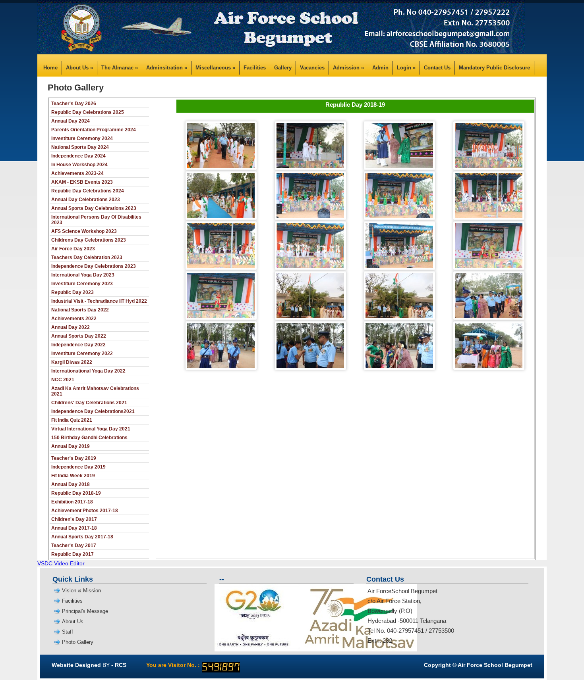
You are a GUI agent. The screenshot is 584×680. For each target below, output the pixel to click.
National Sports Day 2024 (80, 147)
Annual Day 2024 (70, 121)
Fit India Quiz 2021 (71, 420)
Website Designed (76, 665)
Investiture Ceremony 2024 (82, 138)
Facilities (255, 68)
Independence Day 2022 (78, 345)
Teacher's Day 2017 (73, 545)
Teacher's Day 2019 (73, 458)
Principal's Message (85, 611)
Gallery (283, 68)
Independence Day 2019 (78, 467)
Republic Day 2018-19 (76, 493)
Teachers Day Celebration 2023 (86, 257)
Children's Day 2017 (74, 519)
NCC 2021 (62, 379)
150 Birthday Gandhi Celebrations (89, 437)
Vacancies (312, 68)
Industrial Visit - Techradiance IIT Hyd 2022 (99, 301)
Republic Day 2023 (72, 292)
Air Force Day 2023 (73, 249)
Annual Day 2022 (70, 327)
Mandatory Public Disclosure (494, 68)
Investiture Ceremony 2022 (82, 353)
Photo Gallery (77, 642)
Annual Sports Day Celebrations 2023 (93, 208)
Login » (406, 68)
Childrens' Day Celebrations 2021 (89, 402)
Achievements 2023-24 (77, 173)
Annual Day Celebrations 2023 (85, 199)
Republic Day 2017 (72, 554)
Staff (67, 632)
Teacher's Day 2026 (73, 103)
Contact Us (437, 68)
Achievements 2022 (74, 318)
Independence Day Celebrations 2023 (93, 266)
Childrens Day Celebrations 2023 (88, 240)
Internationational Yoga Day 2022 (88, 371)
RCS (120, 665)
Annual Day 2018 (70, 484)
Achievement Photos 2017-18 (84, 510)
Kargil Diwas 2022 (71, 362)
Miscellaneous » (215, 68)
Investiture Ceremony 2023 (82, 283)
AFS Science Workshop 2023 (84, 231)
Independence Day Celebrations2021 (93, 411)
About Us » (79, 68)
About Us (72, 621)
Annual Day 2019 (70, 446)
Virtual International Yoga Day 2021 (90, 429)
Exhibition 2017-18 (72, 502)
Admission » (348, 68)
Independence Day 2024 (78, 156)
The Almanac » (119, 68)
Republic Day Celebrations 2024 (87, 191)
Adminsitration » (166, 68)
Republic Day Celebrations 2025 (87, 112)
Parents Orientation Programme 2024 (93, 130)
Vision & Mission (81, 591)
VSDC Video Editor (61, 563)
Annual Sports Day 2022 (78, 336)
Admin (380, 68)
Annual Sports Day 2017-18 (82, 537)
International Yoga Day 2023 (82, 275)
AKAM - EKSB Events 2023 (82, 182)
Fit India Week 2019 (73, 475)
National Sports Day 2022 (80, 310)
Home (50, 68)
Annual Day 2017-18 (74, 528)
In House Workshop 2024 (79, 164)
